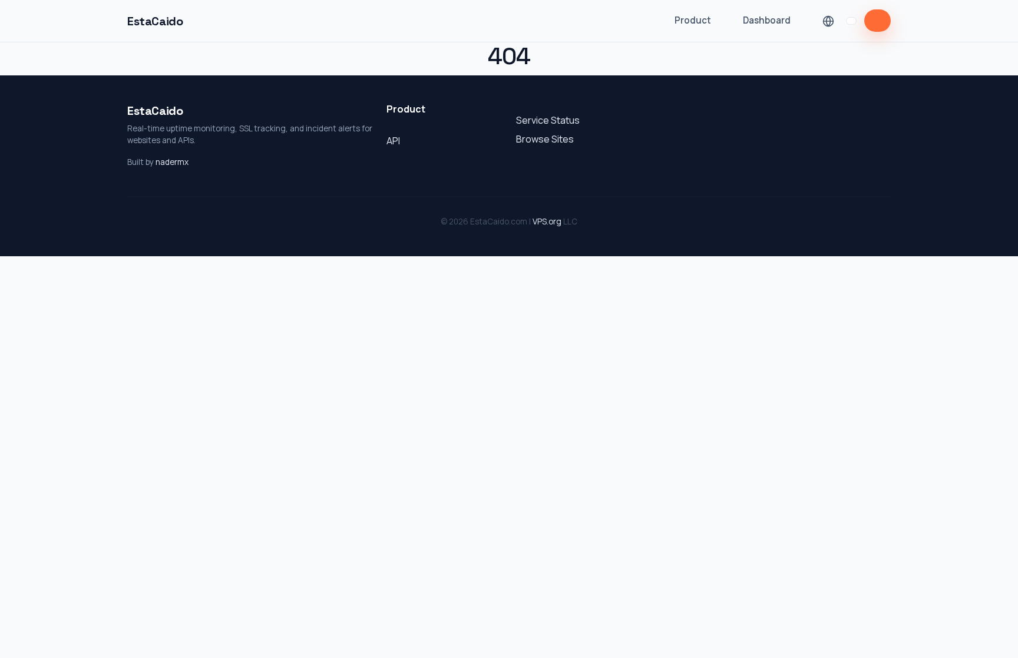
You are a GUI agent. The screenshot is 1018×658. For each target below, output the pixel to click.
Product (693, 20)
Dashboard (767, 20)
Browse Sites (545, 139)
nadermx (172, 162)
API (393, 140)
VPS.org (547, 221)
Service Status (548, 120)
